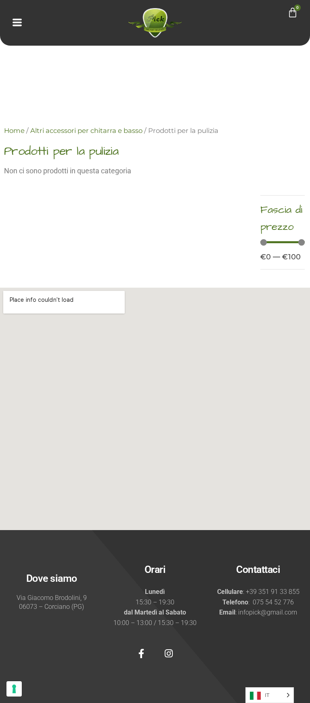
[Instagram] (168, 653)
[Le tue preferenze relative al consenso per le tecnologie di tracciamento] (14, 689)
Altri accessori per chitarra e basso (86, 130)
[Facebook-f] (141, 653)
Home (14, 130)
